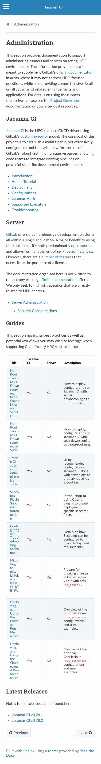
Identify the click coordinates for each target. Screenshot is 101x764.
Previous (20, 733)
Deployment (22, 187)
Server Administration (30, 302)
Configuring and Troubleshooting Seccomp (14, 539)
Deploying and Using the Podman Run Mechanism (14, 619)
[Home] (8, 24)
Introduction (22, 176)
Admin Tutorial (24, 182)
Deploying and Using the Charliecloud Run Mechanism (14, 661)
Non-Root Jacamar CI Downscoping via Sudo (14, 437)
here (67, 704)
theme (53, 751)
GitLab (11, 234)
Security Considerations (37, 311)
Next (84, 733)
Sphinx (29, 751)
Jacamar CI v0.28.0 (27, 721)
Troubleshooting (25, 210)
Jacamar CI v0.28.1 (27, 715)
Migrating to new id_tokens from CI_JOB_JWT (14, 577)
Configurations (24, 193)
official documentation (74, 72)
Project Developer (65, 101)
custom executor (34, 136)
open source (81, 246)
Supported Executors (29, 204)
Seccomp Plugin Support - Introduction (14, 505)
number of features (57, 257)
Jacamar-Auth (23, 199)
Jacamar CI (53, 7)
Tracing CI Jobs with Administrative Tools (14, 471)
